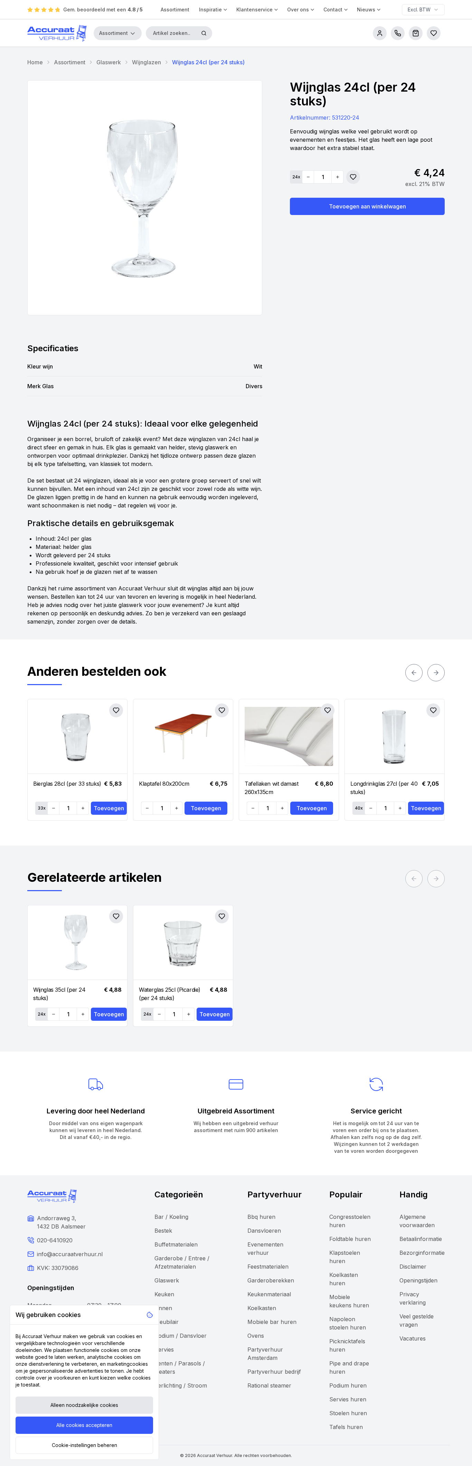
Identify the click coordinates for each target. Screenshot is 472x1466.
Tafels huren (346, 1426)
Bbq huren (261, 1216)
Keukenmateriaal (269, 1294)
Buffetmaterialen (176, 1244)
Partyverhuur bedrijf (274, 1371)
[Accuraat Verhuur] (57, 33)
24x (296, 176)
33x (42, 808)
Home (35, 62)
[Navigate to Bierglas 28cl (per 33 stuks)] (77, 736)
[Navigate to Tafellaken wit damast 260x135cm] (289, 736)
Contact (332, 9)
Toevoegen (109, 808)
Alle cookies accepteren (84, 1425)
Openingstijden (418, 1280)
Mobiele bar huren (271, 1321)
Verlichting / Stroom (180, 1385)
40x (359, 808)
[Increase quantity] (337, 177)
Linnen (163, 1308)
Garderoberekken (270, 1280)
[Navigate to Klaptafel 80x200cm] (183, 736)
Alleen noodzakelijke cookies (84, 1405)
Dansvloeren (264, 1230)
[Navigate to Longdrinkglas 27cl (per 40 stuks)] (394, 736)
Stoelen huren (348, 1413)
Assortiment (175, 9)
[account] (380, 33)
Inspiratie (210, 9)
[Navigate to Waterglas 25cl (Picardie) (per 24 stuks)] (183, 942)
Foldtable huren (350, 1238)
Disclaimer (412, 1266)
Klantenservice (254, 9)
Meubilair (166, 1321)
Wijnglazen (146, 62)
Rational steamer (269, 1385)
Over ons (298, 9)
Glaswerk (108, 62)
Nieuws (366, 9)
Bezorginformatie (422, 1252)
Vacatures (412, 1338)
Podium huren (348, 1385)
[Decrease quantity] (308, 177)
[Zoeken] (204, 33)
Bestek (163, 1230)
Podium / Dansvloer (180, 1335)
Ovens (255, 1335)
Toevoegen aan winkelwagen (367, 206)
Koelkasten (261, 1308)
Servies (164, 1349)
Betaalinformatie (420, 1238)
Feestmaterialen (268, 1266)
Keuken (164, 1294)
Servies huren (347, 1399)
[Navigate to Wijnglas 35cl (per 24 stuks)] (77, 942)
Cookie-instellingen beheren (84, 1445)
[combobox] (423, 9)
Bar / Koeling (171, 1216)
